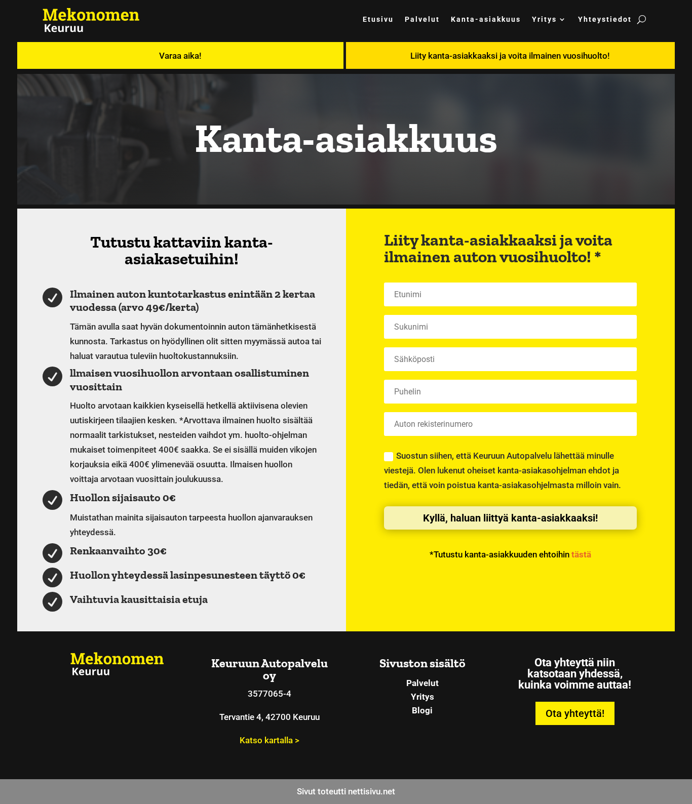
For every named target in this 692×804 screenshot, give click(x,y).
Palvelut (422, 19)
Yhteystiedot (605, 19)
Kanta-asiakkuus (486, 19)
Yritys (544, 19)
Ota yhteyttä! (575, 713)
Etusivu (378, 19)
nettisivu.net (371, 791)
